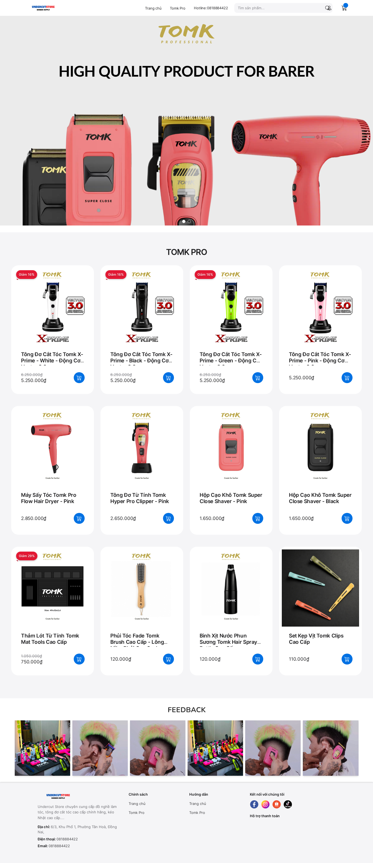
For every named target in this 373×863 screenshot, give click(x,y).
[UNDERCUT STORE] (72, 796)
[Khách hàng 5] (273, 748)
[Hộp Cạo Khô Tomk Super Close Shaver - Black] (320, 455)
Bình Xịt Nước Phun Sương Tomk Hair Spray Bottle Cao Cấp (228, 642)
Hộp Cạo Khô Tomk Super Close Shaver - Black (320, 498)
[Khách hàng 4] (215, 748)
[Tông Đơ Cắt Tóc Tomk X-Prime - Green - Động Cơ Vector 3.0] (231, 314)
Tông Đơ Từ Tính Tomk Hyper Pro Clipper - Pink (139, 498)
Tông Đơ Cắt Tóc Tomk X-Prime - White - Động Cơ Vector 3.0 (52, 360)
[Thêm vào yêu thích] (85, 272)
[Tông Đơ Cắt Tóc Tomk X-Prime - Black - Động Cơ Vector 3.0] (142, 314)
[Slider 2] (186, 120)
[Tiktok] (287, 804)
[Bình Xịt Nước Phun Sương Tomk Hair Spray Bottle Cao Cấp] (231, 596)
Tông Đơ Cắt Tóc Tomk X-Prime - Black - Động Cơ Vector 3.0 (141, 360)
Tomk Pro (177, 8)
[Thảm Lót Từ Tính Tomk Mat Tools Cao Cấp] (52, 596)
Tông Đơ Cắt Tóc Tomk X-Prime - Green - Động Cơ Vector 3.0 (231, 360)
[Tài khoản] (328, 8)
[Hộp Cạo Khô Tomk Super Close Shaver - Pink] (231, 455)
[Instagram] (265, 804)
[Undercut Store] (51, 7)
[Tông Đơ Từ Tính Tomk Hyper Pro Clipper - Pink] (142, 455)
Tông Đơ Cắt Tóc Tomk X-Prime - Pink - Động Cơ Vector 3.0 (320, 360)
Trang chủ (153, 8)
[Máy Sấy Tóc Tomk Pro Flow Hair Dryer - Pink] (52, 455)
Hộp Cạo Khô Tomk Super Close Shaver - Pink (231, 498)
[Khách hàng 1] (42, 748)
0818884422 (67, 839)
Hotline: (211, 8)
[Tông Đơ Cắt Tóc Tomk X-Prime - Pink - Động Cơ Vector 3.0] (320, 314)
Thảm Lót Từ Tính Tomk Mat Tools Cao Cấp (50, 639)
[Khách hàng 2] (100, 748)
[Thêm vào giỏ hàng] (79, 377)
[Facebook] (254, 804)
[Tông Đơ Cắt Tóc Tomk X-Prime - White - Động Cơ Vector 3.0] (52, 314)
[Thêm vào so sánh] (85, 284)
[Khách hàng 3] (157, 748)
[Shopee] (276, 804)
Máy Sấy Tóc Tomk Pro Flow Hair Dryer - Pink (48, 498)
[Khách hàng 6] (330, 748)
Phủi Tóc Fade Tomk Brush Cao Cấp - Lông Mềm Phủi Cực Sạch (137, 642)
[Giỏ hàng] (344, 8)
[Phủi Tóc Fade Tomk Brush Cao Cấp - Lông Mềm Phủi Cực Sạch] (142, 596)
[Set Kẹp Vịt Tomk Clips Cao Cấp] (320, 596)
